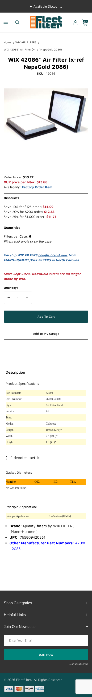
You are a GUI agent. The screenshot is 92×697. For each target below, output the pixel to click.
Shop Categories (18, 603)
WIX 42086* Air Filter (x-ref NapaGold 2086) (33, 49)
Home (8, 42)
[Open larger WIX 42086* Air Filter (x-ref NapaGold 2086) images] (46, 115)
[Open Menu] (6, 22)
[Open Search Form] (17, 22)
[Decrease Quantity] (8, 298)
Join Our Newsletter (20, 627)
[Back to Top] (77, 667)
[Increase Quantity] (27, 298)
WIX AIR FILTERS (26, 42)
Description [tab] (15, 372)
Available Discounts (47, 6)
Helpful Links (15, 615)
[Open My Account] (75, 22)
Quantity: (11, 287)
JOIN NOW (46, 654)
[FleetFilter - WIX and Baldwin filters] (46, 22)
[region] (46, 163)
